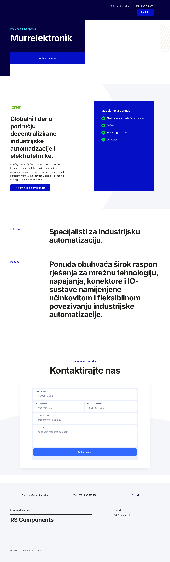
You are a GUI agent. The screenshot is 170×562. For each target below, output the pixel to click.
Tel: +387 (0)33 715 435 (85, 495)
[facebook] (132, 495)
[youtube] (138, 495)
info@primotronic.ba (38, 495)
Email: (25, 495)
